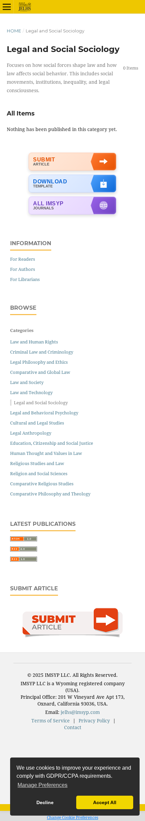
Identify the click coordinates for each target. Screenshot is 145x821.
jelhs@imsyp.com (80, 712)
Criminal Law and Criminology (41, 352)
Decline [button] (45, 802)
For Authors (22, 269)
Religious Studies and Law (37, 463)
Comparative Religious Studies (42, 484)
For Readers (22, 259)
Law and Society (27, 382)
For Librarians (25, 279)
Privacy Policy (94, 720)
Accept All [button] (104, 802)
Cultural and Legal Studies (37, 423)
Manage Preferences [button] (42, 785)
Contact (72, 727)
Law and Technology (31, 392)
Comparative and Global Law (40, 372)
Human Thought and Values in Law (46, 453)
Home (14, 30)
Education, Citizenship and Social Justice (51, 443)
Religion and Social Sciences (38, 473)
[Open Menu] (6, 7)
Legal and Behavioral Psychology (44, 413)
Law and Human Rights (34, 342)
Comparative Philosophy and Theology (50, 494)
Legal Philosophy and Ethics (39, 362)
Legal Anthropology (30, 433)
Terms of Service (50, 720)
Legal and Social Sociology (41, 403)
